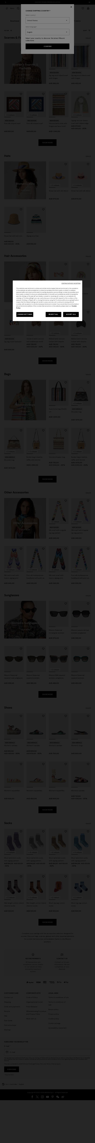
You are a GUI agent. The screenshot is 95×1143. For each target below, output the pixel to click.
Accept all (71, 314)
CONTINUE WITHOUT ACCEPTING (71, 283)
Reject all (53, 314)
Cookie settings (24, 314)
